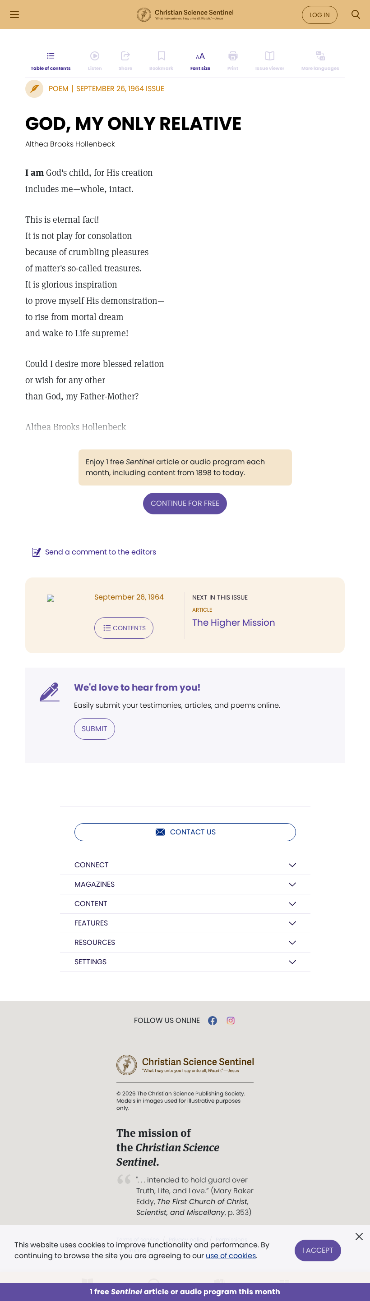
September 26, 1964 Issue (120, 88)
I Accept (317, 1250)
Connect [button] (91, 865)
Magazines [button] (94, 884)
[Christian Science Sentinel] (185, 15)
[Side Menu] (14, 15)
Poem (59, 88)
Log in (320, 14)
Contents (129, 627)
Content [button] (90, 903)
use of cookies (231, 1256)
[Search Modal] (355, 15)
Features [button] (91, 923)
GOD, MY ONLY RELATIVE (133, 123)
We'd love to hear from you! (137, 687)
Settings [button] (90, 962)
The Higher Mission (233, 622)
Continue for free (185, 503)
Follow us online (167, 1020)
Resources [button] (94, 942)
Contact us (193, 832)
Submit (94, 729)
